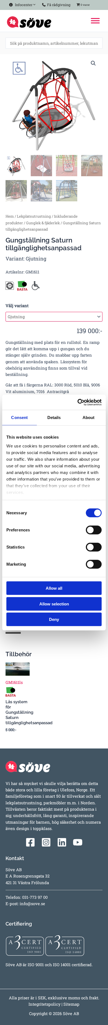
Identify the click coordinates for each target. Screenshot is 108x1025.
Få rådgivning (58, 4)
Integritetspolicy (44, 1004)
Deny (54, 619)
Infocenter (22, 4)
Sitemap (71, 1004)
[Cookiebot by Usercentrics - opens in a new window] (78, 402)
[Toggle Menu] (95, 20)
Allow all (54, 588)
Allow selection (54, 603)
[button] (93, 63)
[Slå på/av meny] (33, 3)
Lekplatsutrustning (34, 216)
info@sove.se (32, 903)
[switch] (94, 530)
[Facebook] (30, 842)
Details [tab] (54, 417)
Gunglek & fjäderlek (43, 222)
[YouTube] (78, 842)
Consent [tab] (19, 417)
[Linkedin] (62, 842)
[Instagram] (46, 842)
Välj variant (17, 305)
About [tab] (89, 417)
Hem (10, 216)
